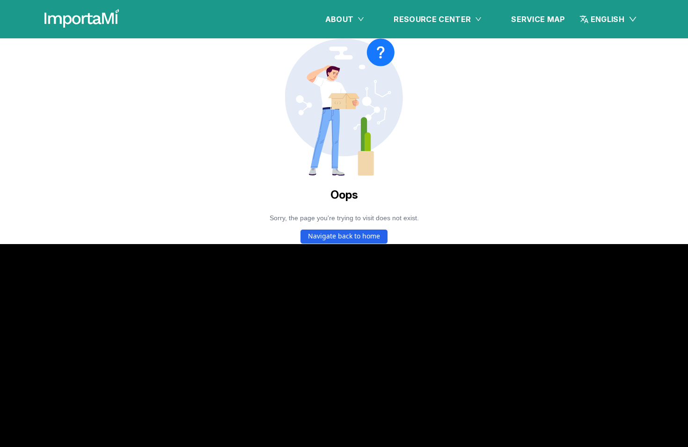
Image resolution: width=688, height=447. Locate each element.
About (339, 19)
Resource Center (432, 19)
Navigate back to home (344, 235)
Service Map (538, 19)
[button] (608, 19)
